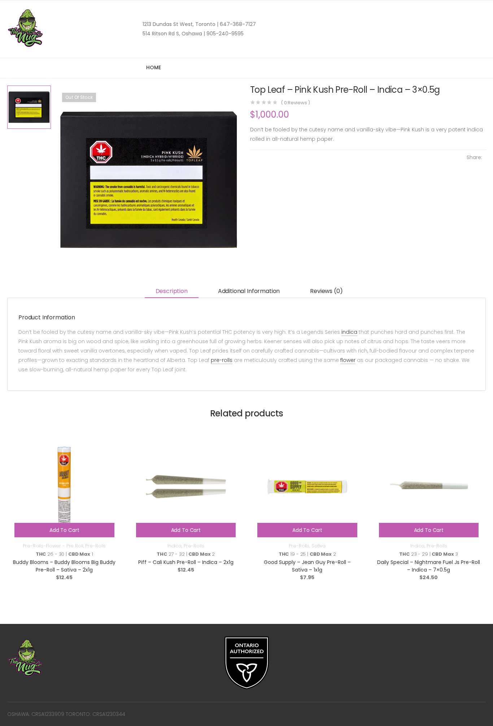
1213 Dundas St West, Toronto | (180, 24)
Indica (174, 545)
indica (349, 332)
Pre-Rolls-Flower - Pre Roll (53, 545)
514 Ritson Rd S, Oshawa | (174, 33)
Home (153, 67)
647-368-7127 (237, 24)
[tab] (171, 291)
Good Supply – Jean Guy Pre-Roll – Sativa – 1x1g (307, 566)
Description (172, 291)
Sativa (318, 545)
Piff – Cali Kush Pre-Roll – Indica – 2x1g (186, 562)
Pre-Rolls (95, 545)
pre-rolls (221, 360)
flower (347, 360)
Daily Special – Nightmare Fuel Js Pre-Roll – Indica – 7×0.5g (428, 566)
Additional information (249, 291)
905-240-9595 (224, 33)
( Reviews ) (295, 102)
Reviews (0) (326, 291)
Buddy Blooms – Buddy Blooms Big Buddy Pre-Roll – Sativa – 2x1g (64, 566)
